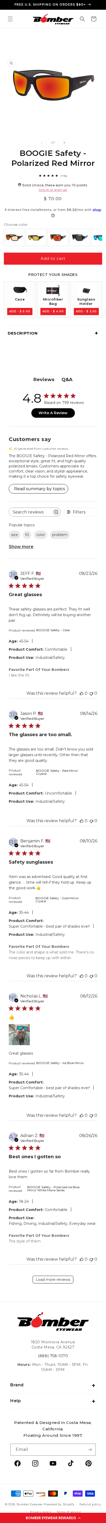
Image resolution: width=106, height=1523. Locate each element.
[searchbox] (30, 512)
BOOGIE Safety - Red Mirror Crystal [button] (57, 772)
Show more (21, 546)
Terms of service (69, 1512)
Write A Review (53, 413)
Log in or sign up (53, 190)
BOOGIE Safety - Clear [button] (53, 630)
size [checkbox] (14, 534)
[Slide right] (64, 142)
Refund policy (90, 1504)
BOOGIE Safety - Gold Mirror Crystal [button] (57, 899)
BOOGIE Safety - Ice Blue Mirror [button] (60, 1063)
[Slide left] (41, 142)
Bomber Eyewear (30, 1504)
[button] (53, 1518)
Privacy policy (40, 1512)
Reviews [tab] (43, 379)
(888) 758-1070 (53, 1356)
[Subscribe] (89, 1450)
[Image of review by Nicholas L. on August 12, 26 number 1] (19, 1034)
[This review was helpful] (81, 693)
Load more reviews (53, 1279)
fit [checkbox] (27, 534)
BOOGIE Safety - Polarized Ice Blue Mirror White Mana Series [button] (53, 1188)
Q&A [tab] (67, 379)
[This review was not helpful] (91, 693)
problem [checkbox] (59, 534)
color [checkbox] (40, 534)
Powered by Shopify (59, 1504)
